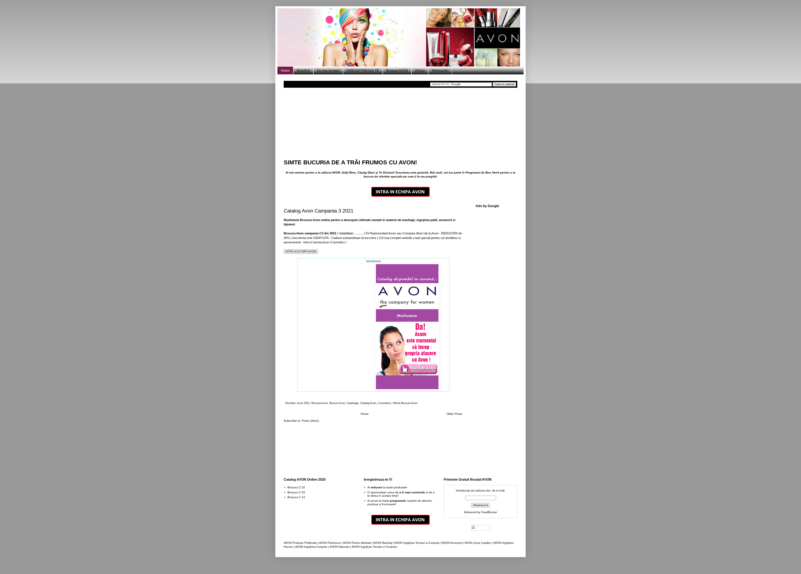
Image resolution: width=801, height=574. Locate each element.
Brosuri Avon (337, 403)
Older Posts (454, 413)
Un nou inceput (328, 70)
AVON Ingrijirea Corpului (311, 546)
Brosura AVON (397, 70)
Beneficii (303, 70)
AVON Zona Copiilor (478, 542)
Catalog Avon (368, 403)
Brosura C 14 (296, 497)
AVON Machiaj (382, 542)
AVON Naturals (339, 546)
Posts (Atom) (310, 420)
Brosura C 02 (296, 487)
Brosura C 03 (296, 492)
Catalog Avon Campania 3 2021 (318, 211)
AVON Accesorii (452, 542)
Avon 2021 (303, 403)
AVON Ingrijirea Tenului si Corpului (417, 542)
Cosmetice (384, 403)
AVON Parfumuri (330, 542)
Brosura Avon (319, 403)
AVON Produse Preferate (300, 542)
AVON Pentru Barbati (357, 542)
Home (285, 70)
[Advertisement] (400, 121)
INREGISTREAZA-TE (362, 70)
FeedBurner (489, 512)
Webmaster (440, 70)
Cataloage (352, 403)
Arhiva (420, 70)
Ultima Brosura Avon (405, 403)
